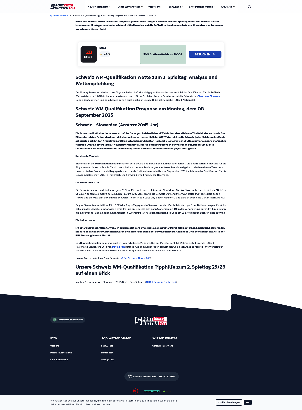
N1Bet (102, 48)
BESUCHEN (202, 54)
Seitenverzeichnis (59, 359)
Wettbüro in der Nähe (162, 345)
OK (247, 402)
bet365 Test (107, 345)
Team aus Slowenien (209, 96)
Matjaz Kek (118, 247)
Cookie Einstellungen (229, 402)
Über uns (54, 345)
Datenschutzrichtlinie (61, 352)
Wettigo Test (107, 359)
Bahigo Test (107, 352)
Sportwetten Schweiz (59, 15)
